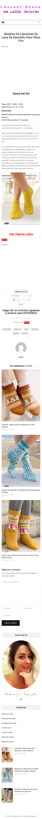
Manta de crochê (8, 737)
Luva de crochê (7, 732)
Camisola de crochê (9, 718)
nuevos (24, 333)
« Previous (15, 296)
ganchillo (17, 329)
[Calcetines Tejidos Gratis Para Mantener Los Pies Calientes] (21, 395)
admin (15, 318)
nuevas (16, 333)
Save (27, 322)
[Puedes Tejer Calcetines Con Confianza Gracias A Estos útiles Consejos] (21, 526)
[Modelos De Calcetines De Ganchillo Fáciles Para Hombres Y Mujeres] (21, 461)
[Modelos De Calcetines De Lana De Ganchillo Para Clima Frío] (7, 795)
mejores (35, 329)
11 (22, 300)
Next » (21, 304)
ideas (26, 329)
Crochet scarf (6, 728)
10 (18, 300)
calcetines (7, 329)
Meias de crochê (7, 742)
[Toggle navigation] (3, 22)
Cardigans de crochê (9, 723)
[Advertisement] (21, 69)
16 (28, 300)
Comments (26, 318)
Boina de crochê (7, 714)
